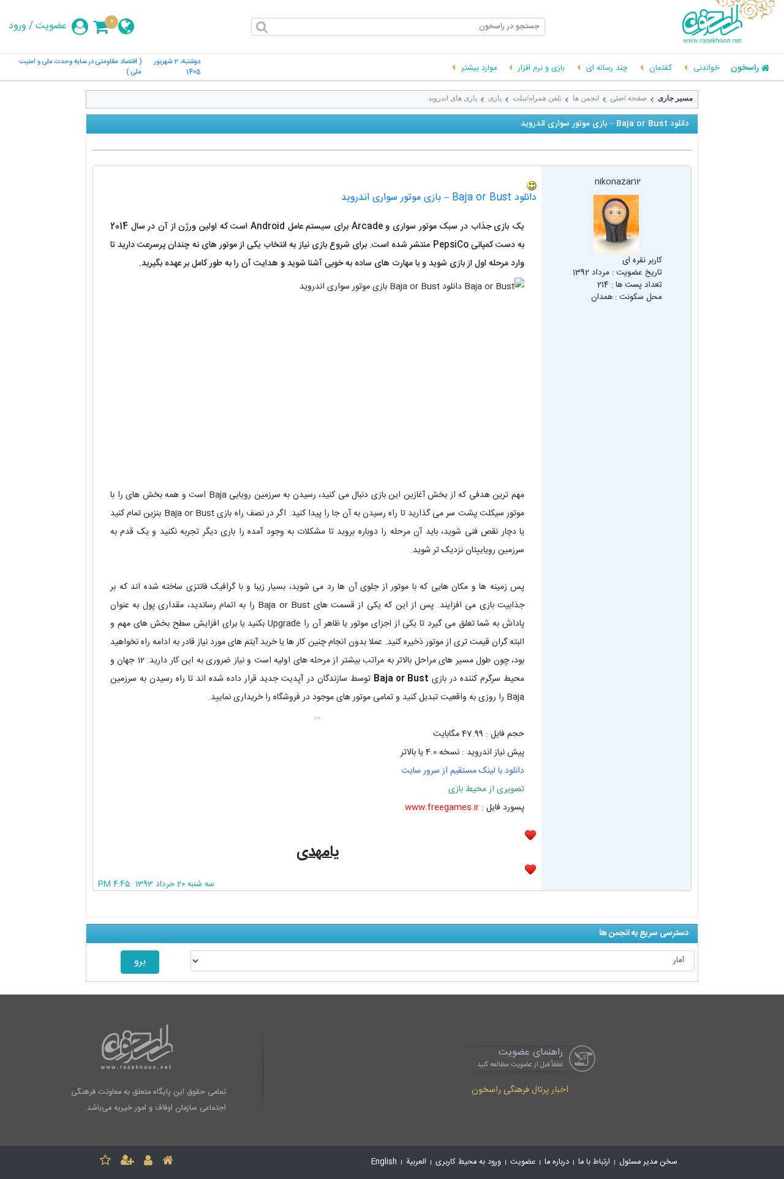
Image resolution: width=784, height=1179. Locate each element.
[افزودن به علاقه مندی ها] (105, 1162)
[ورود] (148, 1162)
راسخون (745, 68)
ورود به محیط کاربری (468, 1162)
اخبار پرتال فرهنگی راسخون (520, 1090)
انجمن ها (586, 98)
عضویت (51, 26)
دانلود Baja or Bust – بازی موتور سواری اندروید (439, 197)
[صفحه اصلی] (167, 1162)
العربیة (416, 1162)
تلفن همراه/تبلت (537, 98)
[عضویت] (127, 1162)
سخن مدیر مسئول (648, 1162)
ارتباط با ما (594, 1162)
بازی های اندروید (452, 98)
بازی (495, 98)
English (384, 1162)
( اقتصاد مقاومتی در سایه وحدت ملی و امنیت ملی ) (80, 67)
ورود (17, 26)
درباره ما (557, 1162)
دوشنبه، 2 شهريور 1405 (177, 67)
